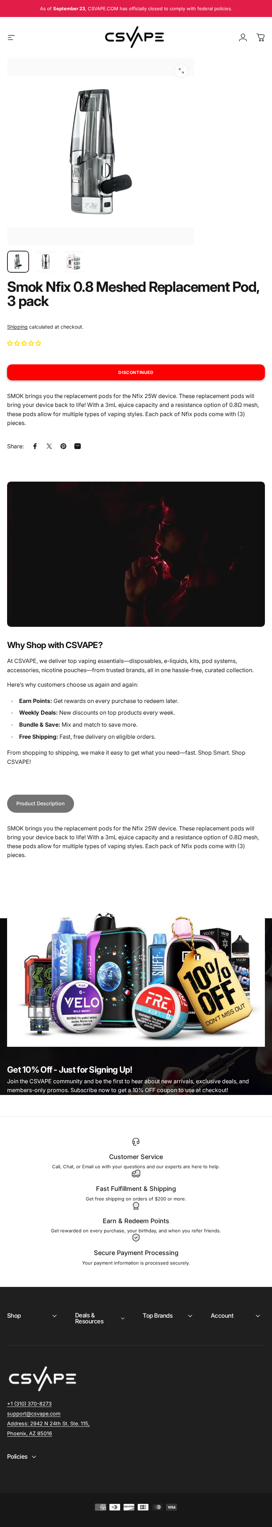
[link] (48, 1423)
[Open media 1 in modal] (181, 71)
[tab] (40, 803)
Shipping (17, 327)
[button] (24, 343)
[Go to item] (18, 262)
